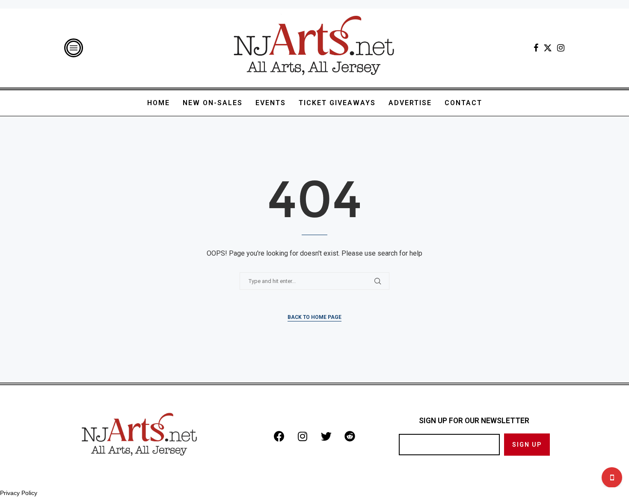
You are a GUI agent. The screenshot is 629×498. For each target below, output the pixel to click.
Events (270, 103)
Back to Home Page (314, 317)
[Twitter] (547, 48)
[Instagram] (561, 48)
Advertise (410, 103)
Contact (463, 103)
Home (158, 103)
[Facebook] (536, 48)
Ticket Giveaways (337, 103)
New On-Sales (213, 103)
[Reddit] (349, 436)
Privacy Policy (18, 492)
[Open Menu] (73, 47)
